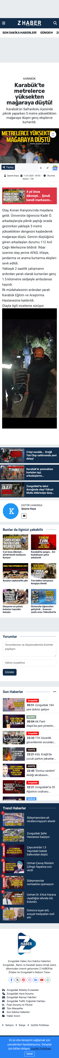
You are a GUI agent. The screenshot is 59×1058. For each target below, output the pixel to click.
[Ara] (55, 23)
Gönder (9, 672)
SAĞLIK (31, 799)
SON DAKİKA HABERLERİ (19, 32)
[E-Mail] (24, 516)
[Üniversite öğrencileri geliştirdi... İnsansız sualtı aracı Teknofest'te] (43, 596)
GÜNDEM (46, 32)
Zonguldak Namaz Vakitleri (21, 997)
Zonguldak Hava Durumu (20, 993)
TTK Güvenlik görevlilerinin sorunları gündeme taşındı (40, 740)
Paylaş (10, 167)
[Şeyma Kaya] (11, 510)
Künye (22, 1025)
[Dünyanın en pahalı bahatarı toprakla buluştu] (15, 596)
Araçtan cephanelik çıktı (15, 580)
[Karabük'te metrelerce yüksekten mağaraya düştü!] (29, 145)
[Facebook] (11, 980)
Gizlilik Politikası (40, 1025)
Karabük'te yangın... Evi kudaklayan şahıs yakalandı (43, 555)
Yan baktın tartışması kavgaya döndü (42, 582)
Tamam (29, 1054)
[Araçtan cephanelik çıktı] (15, 570)
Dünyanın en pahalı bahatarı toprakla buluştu (13, 609)
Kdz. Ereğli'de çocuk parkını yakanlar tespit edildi (40, 757)
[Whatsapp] (47, 980)
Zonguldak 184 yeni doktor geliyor (40, 707)
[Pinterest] (23, 980)
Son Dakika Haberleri (18, 1012)
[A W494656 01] (29, 368)
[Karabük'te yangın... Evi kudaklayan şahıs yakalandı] (43, 542)
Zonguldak (33, 700)
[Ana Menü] (3, 23)
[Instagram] (29, 980)
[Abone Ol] (55, 167)
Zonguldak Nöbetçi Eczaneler (23, 990)
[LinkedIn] (35, 980)
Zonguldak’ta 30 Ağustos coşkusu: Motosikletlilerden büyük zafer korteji (40, 789)
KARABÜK (29, 78)
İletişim (9, 1025)
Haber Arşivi (13, 1015)
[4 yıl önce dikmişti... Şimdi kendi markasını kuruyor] (15, 542)
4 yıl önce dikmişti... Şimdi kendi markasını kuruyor (14, 555)
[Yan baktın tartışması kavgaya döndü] (43, 570)
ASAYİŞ (31, 749)
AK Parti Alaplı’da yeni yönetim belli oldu (39, 724)
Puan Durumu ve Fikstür (20, 1004)
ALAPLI (31, 717)
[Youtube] (41, 980)
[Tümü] (54, 691)
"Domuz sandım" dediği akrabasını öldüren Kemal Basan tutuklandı (40, 773)
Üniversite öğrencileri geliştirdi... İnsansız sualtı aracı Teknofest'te (43, 609)
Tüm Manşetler (15, 1008)
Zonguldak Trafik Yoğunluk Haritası (26, 1001)
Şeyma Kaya (13, 175)
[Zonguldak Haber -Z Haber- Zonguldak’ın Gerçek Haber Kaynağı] (29, 23)
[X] (17, 980)
